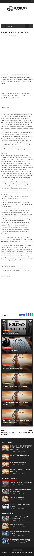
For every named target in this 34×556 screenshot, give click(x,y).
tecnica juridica (13, 35)
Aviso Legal (24, 552)
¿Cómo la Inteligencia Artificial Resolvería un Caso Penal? (20, 532)
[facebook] (32, 1)
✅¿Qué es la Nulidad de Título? (10, 333)
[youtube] (16, 550)
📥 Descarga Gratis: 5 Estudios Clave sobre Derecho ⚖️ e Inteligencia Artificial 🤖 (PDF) (20, 540)
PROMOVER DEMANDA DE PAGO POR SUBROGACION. (15, 386)
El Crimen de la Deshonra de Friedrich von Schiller (21, 482)
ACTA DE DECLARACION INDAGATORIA (18, 462)
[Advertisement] (17, 55)
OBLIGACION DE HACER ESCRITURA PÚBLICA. (13, 368)
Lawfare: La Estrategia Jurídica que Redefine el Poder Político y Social (20, 490)
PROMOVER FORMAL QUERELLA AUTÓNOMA (19, 455)
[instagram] (18, 550)
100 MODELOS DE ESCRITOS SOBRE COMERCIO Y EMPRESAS (20, 505)
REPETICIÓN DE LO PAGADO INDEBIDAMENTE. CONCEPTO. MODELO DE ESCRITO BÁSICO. (16, 422)
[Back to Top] (21, 550)
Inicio (17, 554)
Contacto (30, 552)
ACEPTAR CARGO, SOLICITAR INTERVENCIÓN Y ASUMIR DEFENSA (20, 471)
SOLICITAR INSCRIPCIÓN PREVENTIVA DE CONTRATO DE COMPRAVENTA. (16, 403)
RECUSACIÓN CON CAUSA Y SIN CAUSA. (12, 351)
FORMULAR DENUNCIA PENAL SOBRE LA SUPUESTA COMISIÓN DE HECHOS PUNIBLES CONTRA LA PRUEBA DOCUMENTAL (21, 447)
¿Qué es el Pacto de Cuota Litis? (17, 497)
